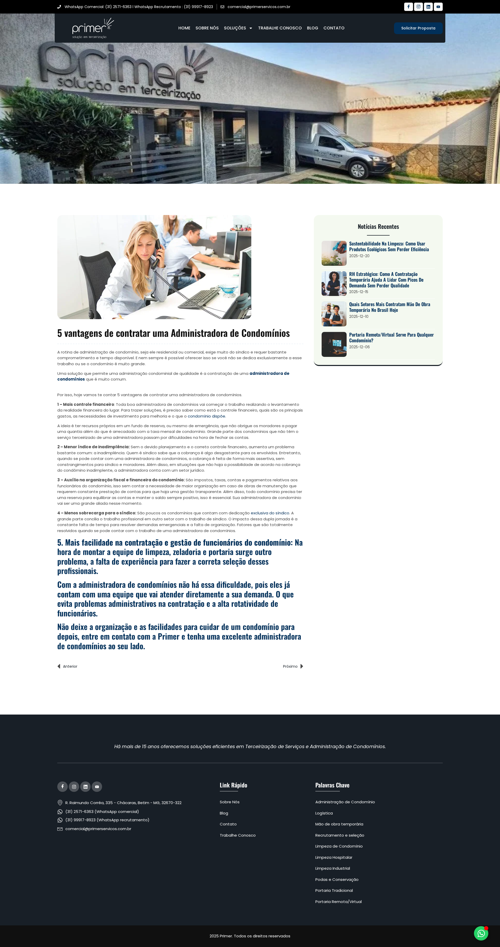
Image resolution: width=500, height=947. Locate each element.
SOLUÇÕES (235, 28)
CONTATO (334, 28)
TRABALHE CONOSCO (280, 28)
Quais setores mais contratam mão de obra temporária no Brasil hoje (389, 307)
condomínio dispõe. (207, 416)
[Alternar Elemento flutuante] (481, 933)
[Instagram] (418, 7)
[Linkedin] (428, 7)
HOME (184, 28)
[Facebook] (408, 7)
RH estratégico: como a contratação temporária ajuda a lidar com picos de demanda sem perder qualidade (386, 279)
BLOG (312, 28)
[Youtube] (438, 7)
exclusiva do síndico (270, 513)
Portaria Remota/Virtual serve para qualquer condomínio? (391, 337)
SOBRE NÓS (207, 28)
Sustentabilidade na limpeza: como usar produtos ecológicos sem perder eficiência (389, 246)
